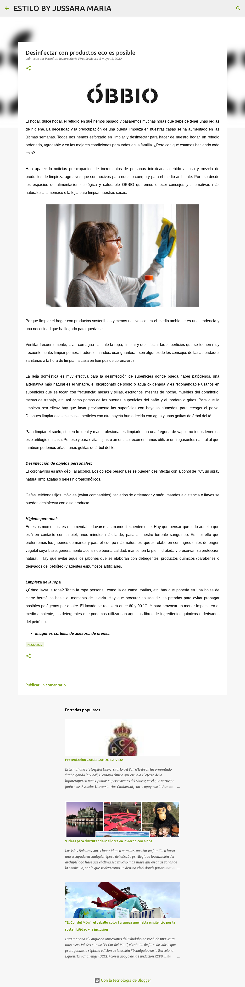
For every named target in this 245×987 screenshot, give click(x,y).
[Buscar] (118, 8)
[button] (28, 68)
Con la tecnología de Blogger (125, 980)
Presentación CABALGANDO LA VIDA (94, 760)
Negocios (35, 644)
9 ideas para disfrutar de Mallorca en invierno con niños (108, 841)
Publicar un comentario (46, 685)
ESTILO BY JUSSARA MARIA (62, 8)
